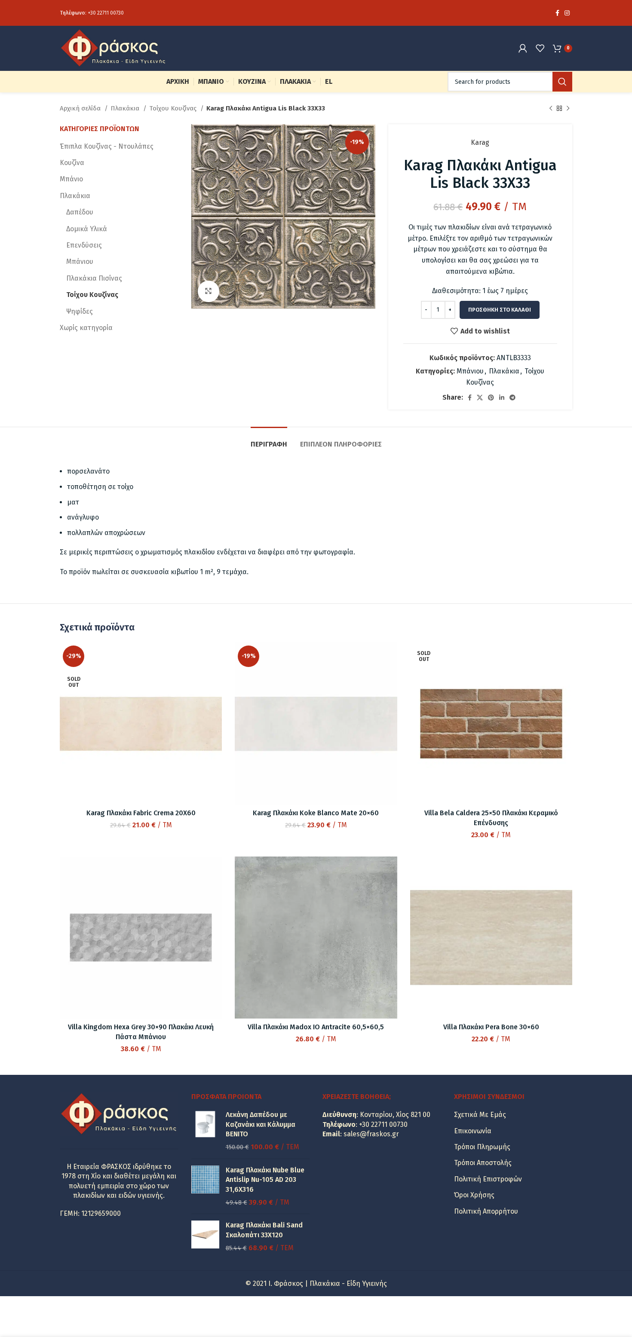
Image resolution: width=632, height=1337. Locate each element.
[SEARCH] (562, 82)
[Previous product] (550, 108)
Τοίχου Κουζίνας (173, 108)
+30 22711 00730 (106, 13)
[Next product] (568, 108)
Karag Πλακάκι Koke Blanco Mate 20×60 (316, 813)
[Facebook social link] (557, 12)
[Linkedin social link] (502, 397)
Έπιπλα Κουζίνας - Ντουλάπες (106, 146)
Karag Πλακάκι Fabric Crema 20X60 (141, 813)
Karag (480, 142)
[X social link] (479, 397)
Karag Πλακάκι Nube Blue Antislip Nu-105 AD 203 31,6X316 (265, 1179)
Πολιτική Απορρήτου (486, 1211)
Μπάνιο (71, 179)
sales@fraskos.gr (371, 1134)
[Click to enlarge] (208, 291)
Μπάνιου (470, 371)
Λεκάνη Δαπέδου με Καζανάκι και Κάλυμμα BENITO (260, 1124)
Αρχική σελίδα (81, 108)
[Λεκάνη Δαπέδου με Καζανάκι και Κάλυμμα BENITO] (205, 1131)
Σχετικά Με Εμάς (480, 1115)
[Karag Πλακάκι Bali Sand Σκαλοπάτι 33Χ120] (205, 1237)
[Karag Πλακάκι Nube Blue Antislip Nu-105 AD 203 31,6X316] (205, 1187)
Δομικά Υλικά (86, 229)
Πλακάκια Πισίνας (94, 278)
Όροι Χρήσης (474, 1195)
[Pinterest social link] (491, 397)
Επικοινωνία (472, 1131)
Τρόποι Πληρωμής (482, 1147)
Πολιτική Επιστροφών (488, 1179)
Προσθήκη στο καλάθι (499, 309)
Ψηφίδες (79, 311)
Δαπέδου (79, 212)
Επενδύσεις (84, 245)
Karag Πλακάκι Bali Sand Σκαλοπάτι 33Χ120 (264, 1230)
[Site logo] (113, 47)
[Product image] (491, 723)
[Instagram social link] (567, 12)
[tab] (269, 440)
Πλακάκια (125, 108)
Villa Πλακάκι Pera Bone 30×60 (491, 1027)
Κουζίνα (72, 163)
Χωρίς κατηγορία (86, 328)
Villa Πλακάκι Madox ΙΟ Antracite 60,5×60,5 (316, 1027)
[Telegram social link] (512, 397)
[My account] (522, 48)
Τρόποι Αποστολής (483, 1163)
